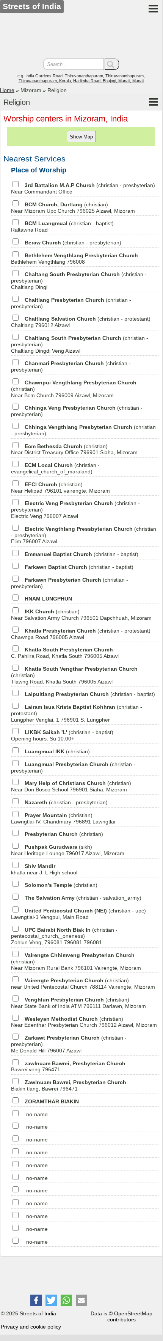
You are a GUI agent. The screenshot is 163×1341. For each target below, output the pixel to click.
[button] (36, 1300)
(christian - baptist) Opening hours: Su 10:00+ (62, 735)
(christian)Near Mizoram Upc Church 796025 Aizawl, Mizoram (73, 207)
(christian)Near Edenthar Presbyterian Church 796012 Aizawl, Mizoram (84, 1022)
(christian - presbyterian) (73, 243)
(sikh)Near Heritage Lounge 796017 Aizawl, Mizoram (67, 850)
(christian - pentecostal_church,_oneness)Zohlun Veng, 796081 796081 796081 (64, 936)
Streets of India (38, 1313)
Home (7, 90)
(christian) (57, 751)
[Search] (112, 64)
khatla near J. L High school (44, 869)
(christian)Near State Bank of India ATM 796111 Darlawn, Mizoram (78, 1003)
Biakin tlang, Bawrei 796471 (68, 1085)
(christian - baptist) (81, 554)
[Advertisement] (81, 38)
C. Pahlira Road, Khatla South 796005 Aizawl (65, 653)
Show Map (81, 137)
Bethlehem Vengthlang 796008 (74, 258)
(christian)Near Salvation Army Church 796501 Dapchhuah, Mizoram (81, 614)
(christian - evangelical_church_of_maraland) (55, 468)
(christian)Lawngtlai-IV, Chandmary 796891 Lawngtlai (63, 818)
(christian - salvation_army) (83, 898)
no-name (37, 1114)
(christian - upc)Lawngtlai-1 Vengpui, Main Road (78, 914)
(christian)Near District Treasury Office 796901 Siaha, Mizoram (74, 449)
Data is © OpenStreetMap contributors (121, 1316)
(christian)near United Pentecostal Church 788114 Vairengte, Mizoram (83, 983)
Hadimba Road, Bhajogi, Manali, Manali (108, 80)
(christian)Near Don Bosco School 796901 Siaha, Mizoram (71, 786)
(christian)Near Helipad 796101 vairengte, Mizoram (60, 487)
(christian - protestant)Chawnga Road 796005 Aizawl (80, 634)
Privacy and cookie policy (31, 1327)
